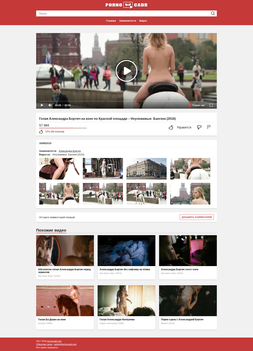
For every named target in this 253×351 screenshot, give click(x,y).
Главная (111, 20)
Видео (143, 20)
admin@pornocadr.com (65, 344)
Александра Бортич (70, 151)
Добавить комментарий (197, 217)
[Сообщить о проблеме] (210, 127)
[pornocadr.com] (126, 5)
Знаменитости (127, 20)
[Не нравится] (200, 127)
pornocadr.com (54, 341)
